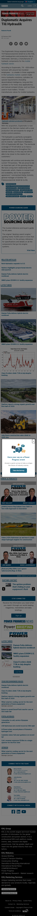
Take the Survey (18, 470)
